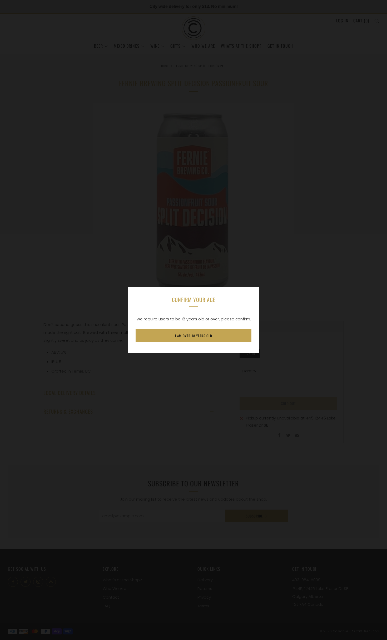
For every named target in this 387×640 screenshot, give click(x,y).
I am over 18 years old (193, 335)
